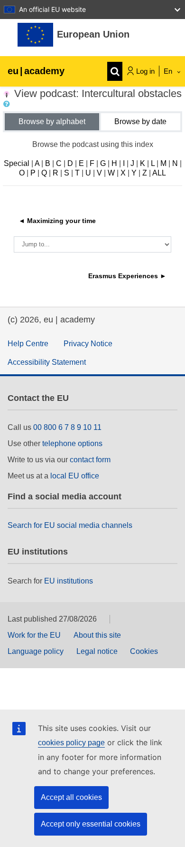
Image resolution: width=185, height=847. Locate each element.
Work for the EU (34, 635)
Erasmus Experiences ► (127, 276)
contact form (90, 460)
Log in (145, 71)
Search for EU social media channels (70, 525)
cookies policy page (71, 743)
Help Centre (28, 344)
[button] (8, 104)
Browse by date (140, 121)
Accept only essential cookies (90, 824)
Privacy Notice (88, 344)
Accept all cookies (71, 797)
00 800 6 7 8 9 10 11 (67, 427)
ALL (159, 173)
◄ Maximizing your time (57, 220)
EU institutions (68, 581)
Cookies (144, 651)
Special (16, 163)
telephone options (72, 443)
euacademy (36, 71)
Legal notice (97, 651)
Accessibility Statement (47, 362)
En (169, 71)
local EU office (74, 476)
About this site (97, 635)
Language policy (36, 651)
